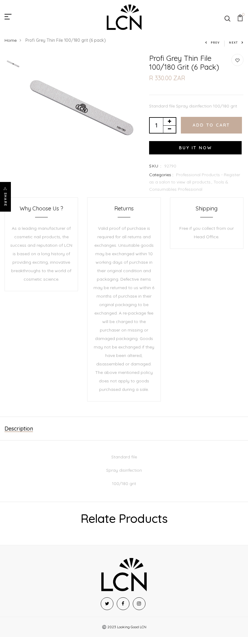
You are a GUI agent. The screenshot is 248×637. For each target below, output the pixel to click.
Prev (215, 42)
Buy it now (195, 147)
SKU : (155, 166)
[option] (13, 64)
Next (233, 42)
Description (19, 428)
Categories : (161, 174)
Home (11, 40)
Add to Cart (211, 125)
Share (5, 199)
